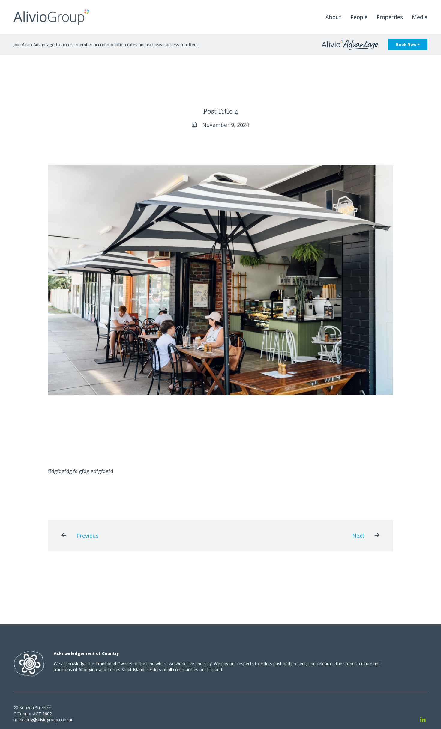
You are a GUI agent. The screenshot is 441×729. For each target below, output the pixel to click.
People (359, 17)
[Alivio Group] (51, 17)
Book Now (406, 44)
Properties (389, 17)
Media (420, 17)
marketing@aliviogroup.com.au (44, 719)
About (333, 17)
